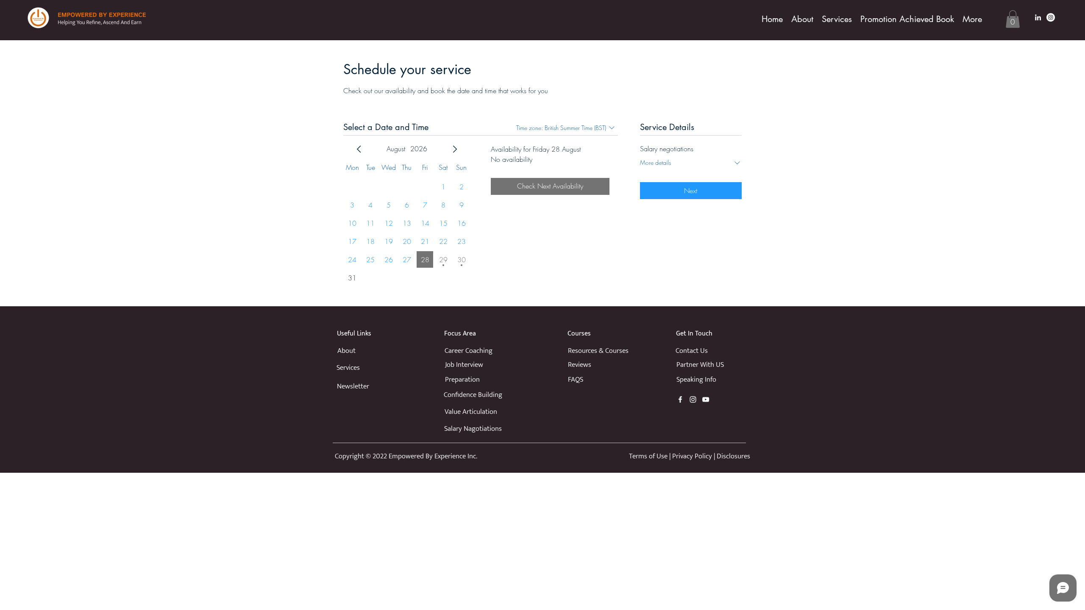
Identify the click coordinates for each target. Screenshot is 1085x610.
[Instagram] (1050, 17)
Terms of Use (648, 456)
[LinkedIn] (1038, 17)
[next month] (455, 149)
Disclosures (733, 456)
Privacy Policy (692, 456)
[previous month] (359, 149)
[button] (1012, 19)
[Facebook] (680, 399)
